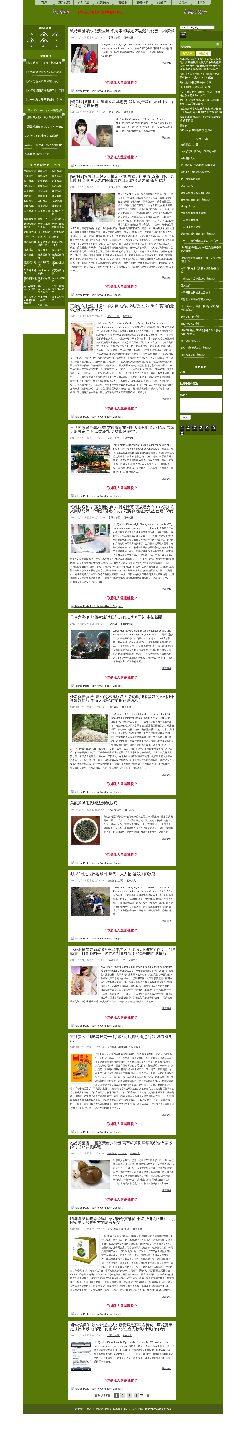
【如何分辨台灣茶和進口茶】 (42, 81)
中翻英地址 (30, 171)
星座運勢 (29, 176)
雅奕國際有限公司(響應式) (195, 199)
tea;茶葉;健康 (114, 809)
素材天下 (43, 249)
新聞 (121, 880)
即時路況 (29, 201)
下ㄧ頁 (145, 1395)
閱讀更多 (166, 63)
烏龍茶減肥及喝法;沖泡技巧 (93, 803)
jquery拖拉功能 (57, 243)
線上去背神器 (58, 298)
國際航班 (43, 196)
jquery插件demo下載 (29, 287)
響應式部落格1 (44, 256)
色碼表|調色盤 (30, 280)
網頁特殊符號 (58, 272)
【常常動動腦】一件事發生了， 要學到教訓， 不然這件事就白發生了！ (116, 12)
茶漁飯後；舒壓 (117, 960)
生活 (110, 1229)
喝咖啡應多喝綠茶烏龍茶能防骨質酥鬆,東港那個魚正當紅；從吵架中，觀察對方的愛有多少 (122, 1220)
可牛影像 (57, 206)
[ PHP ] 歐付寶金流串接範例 (195, 87)
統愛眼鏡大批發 (189, 144)
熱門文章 (187, 53)
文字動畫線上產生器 (44, 243)
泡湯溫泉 (43, 191)
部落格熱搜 (44, 236)
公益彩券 (43, 181)
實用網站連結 (44, 280)
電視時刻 (57, 176)
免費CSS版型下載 (44, 225)
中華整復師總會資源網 (193, 213)
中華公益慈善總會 (191, 226)
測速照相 (57, 196)
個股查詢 (57, 171)
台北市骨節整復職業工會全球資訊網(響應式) (201, 259)
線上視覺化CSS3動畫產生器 (30, 299)
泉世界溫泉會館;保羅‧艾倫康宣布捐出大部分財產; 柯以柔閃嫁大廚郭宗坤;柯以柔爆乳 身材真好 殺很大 (122, 429)
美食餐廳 (29, 191)
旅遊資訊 (57, 191)
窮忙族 (183, 125)
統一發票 (29, 181)
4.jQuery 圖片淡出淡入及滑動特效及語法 (43, 146)
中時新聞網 (58, 231)
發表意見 (128, 37)
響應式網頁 (30, 241)
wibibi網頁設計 (43, 264)
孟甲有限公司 (188, 158)
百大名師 (186, 285)
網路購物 (123, 1047)
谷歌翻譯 (43, 201)
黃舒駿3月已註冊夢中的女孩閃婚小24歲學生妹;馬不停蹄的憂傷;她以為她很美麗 (122, 308)
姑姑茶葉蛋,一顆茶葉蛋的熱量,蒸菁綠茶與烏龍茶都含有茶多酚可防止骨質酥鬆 (121, 1145)
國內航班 (29, 196)
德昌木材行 (187, 185)
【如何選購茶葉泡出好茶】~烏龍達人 (44, 91)
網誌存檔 (203, 53)
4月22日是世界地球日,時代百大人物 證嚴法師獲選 (113, 874)
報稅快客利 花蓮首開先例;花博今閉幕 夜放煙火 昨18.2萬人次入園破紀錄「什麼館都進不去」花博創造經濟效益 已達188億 (122, 509)
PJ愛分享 (29, 236)
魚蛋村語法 (30, 211)
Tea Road (60, 11)
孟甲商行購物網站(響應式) (195, 172)
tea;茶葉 (122, 1153)
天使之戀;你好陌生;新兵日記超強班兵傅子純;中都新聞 (116, 617)
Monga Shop (195, 11)
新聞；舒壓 (115, 37)
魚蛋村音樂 (44, 211)
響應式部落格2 (58, 256)
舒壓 (116, 707)
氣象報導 (43, 171)
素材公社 (57, 249)
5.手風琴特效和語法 (37, 154)
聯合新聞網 (44, 231)
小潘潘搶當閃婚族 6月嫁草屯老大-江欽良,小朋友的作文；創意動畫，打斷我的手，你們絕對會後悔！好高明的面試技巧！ (123, 951)
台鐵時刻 (29, 186)
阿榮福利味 (58, 218)
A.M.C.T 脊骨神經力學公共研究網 (199, 240)
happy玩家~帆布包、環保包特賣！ (200, 151)
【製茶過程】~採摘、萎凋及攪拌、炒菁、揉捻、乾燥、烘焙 (43, 63)
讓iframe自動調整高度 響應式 (196, 130)
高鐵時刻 (43, 186)
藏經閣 (55, 236)
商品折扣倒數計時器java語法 (196, 82)
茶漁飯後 (112, 880)
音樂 (110, 707)
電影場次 (43, 176)
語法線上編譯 (58, 264)
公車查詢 (57, 181)
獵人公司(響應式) (190, 340)
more (57, 164)
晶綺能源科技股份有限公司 (196, 192)
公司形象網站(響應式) (193, 354)
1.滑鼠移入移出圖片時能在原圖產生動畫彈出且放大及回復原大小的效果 (44, 118)
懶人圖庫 (29, 254)
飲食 (127, 1229)
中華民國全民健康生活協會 (196, 292)
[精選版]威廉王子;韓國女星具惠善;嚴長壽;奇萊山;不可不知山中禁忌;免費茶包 (121, 104)
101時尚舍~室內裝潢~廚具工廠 (198, 165)
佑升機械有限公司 (191, 179)
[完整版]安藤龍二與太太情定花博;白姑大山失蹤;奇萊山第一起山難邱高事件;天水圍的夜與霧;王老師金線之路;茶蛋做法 (122, 178)
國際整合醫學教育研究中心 (196, 299)
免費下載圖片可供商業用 (58, 289)
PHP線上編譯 (30, 272)
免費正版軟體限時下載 (58, 225)
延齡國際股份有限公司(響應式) (198, 233)
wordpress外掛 (43, 272)
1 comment (128, 438)
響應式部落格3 (30, 264)
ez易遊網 (57, 201)
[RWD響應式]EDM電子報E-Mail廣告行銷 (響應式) (201, 332)
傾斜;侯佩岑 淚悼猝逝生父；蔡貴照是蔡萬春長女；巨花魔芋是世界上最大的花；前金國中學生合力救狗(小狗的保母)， (121, 1327)
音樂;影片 (112, 624)
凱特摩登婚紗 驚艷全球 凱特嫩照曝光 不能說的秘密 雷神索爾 (122, 31)
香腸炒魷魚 (30, 218)
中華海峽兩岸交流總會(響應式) (198, 278)
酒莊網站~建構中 (190, 323)
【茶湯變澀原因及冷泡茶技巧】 (43, 72)
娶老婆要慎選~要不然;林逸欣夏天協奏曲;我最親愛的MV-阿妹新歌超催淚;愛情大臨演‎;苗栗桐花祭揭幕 (122, 698)
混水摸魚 (29, 249)
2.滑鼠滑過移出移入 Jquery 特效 (44, 126)
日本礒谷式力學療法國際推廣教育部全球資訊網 (201, 308)
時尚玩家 (57, 186)
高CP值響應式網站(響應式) (196, 347)
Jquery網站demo (30, 225)
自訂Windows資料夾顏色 (44, 289)
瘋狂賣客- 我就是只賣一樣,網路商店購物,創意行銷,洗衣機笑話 (121, 1038)
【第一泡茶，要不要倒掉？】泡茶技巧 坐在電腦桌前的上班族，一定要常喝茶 (44, 100)
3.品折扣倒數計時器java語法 (42, 135)
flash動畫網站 (58, 280)
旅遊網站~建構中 (190, 316)
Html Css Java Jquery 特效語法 (45, 110)
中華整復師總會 (189, 219)
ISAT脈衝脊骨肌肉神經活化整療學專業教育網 (201, 249)
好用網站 (43, 206)
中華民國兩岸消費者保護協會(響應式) (200, 270)
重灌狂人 (43, 218)
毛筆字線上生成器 (44, 298)
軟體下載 (43, 304)
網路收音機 (30, 231)
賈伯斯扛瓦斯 (58, 212)
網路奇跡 (29, 206)
